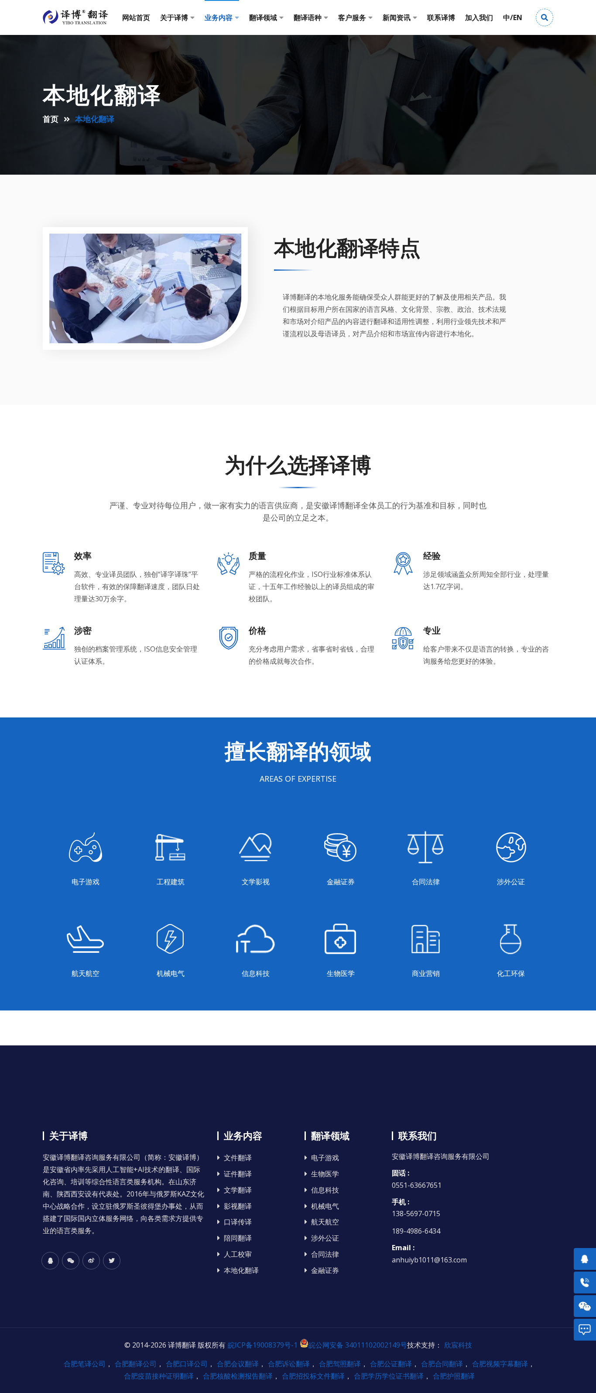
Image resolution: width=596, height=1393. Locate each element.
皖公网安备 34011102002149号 (357, 1345)
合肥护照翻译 (454, 1376)
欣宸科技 (458, 1345)
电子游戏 (325, 1157)
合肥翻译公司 (136, 1364)
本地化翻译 (241, 1270)
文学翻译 (238, 1190)
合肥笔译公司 (85, 1364)
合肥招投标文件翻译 (313, 1376)
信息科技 (325, 1190)
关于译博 (174, 17)
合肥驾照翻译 (340, 1364)
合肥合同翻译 (442, 1364)
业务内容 (219, 17)
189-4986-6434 (416, 1231)
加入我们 (479, 17)
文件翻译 (238, 1157)
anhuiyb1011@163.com (429, 1260)
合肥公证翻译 (391, 1364)
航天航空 (325, 1222)
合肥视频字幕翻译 (500, 1364)
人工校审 (238, 1254)
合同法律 (325, 1254)
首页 (50, 119)
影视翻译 (238, 1206)
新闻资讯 (397, 17)
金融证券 (325, 1270)
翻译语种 (308, 17)
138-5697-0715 (416, 1213)
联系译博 (441, 17)
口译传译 (238, 1222)
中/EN (512, 17)
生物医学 (325, 1174)
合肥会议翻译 (238, 1364)
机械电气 (325, 1206)
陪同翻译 (238, 1238)
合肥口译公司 (187, 1364)
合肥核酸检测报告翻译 (238, 1376)
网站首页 (136, 17)
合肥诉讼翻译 (289, 1364)
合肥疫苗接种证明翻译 (159, 1376)
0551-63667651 (417, 1185)
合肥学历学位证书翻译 (389, 1376)
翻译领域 (263, 17)
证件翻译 (238, 1174)
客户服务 (352, 17)
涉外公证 (325, 1238)
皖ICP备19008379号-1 (263, 1345)
